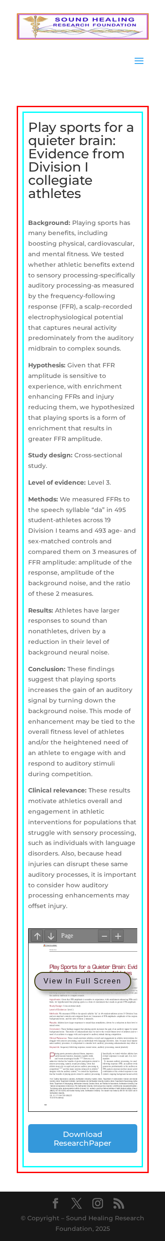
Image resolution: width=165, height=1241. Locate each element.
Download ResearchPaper (82, 1139)
